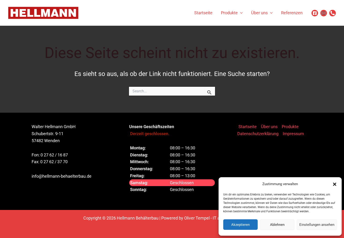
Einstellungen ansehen (316, 225)
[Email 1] (323, 13)
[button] (334, 184)
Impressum (293, 133)
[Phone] (332, 13)
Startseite (247, 126)
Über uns (269, 126)
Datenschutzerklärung (257, 133)
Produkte (290, 126)
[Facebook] (314, 13)
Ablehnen (277, 225)
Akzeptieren (240, 225)
